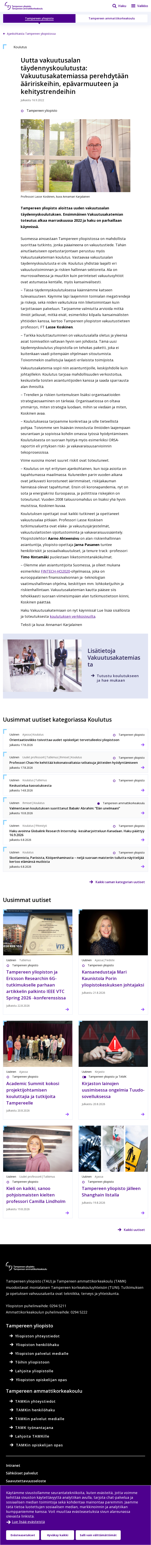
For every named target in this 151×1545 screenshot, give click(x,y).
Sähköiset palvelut (22, 1473)
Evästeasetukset (23, 1535)
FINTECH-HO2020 (55, 571)
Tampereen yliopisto (39, 18)
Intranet (13, 1465)
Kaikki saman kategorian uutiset (120, 882)
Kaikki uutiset (134, 1230)
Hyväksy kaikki (57, 1535)
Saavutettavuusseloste (26, 1481)
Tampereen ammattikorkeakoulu (111, 18)
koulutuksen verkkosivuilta (72, 616)
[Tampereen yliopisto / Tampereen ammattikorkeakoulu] (27, 6)
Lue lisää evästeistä (28, 1521)
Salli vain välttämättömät (98, 1535)
